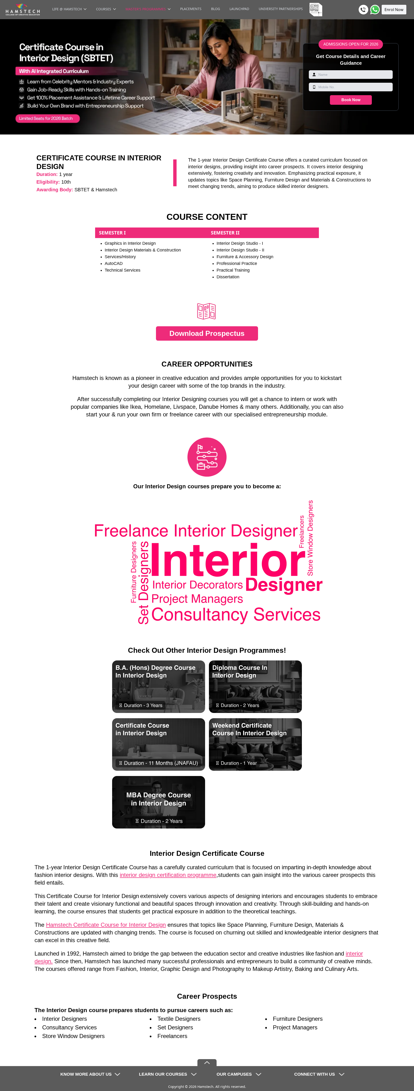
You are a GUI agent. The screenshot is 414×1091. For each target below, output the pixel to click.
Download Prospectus (207, 333)
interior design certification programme (168, 875)
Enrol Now (394, 9)
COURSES (103, 9)
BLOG (215, 8)
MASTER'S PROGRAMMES (146, 9)
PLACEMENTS (190, 8)
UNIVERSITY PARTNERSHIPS (281, 8)
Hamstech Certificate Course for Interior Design (106, 925)
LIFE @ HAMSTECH (67, 9)
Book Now (350, 100)
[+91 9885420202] (363, 9)
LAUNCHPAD (239, 8)
